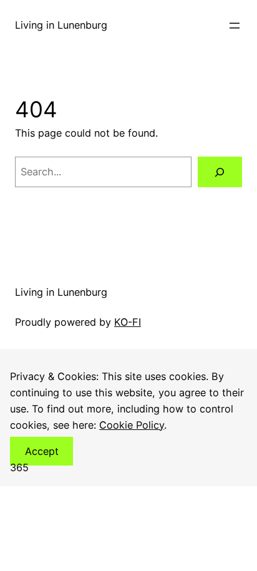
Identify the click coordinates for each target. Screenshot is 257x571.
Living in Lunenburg (61, 25)
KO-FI (127, 322)
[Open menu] (234, 25)
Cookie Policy (131, 425)
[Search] (220, 172)
